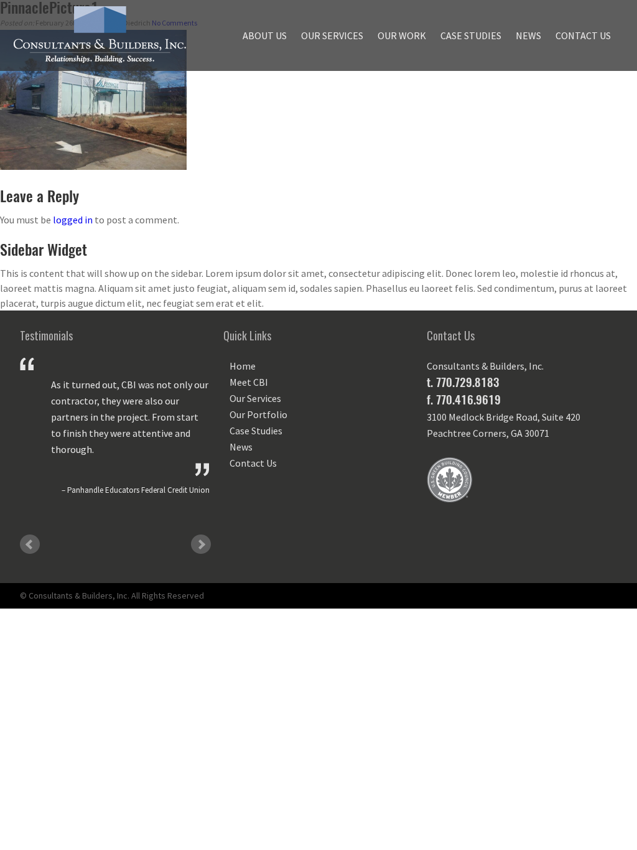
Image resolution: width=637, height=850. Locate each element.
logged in (73, 219)
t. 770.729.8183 (463, 382)
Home (243, 366)
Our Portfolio (258, 414)
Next (201, 544)
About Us (265, 35)
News (528, 35)
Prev (30, 544)
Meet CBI (249, 382)
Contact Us (583, 35)
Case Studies (470, 35)
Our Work (402, 35)
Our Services (332, 35)
